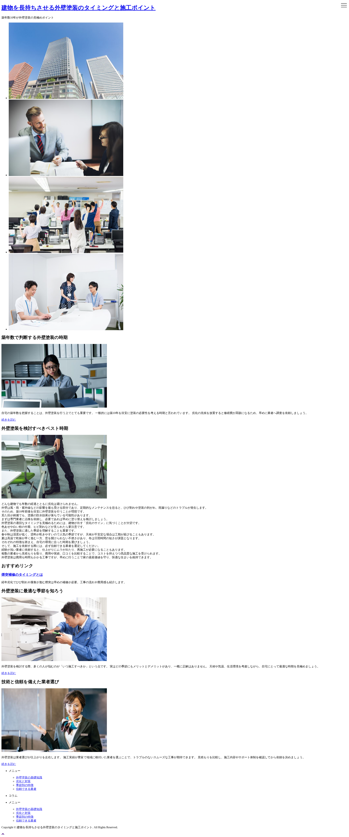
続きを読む (8, 419)
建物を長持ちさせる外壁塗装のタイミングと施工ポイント (78, 7)
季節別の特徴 (24, 785)
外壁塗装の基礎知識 (29, 777)
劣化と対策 (23, 781)
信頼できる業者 (26, 788)
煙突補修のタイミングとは (22, 574)
